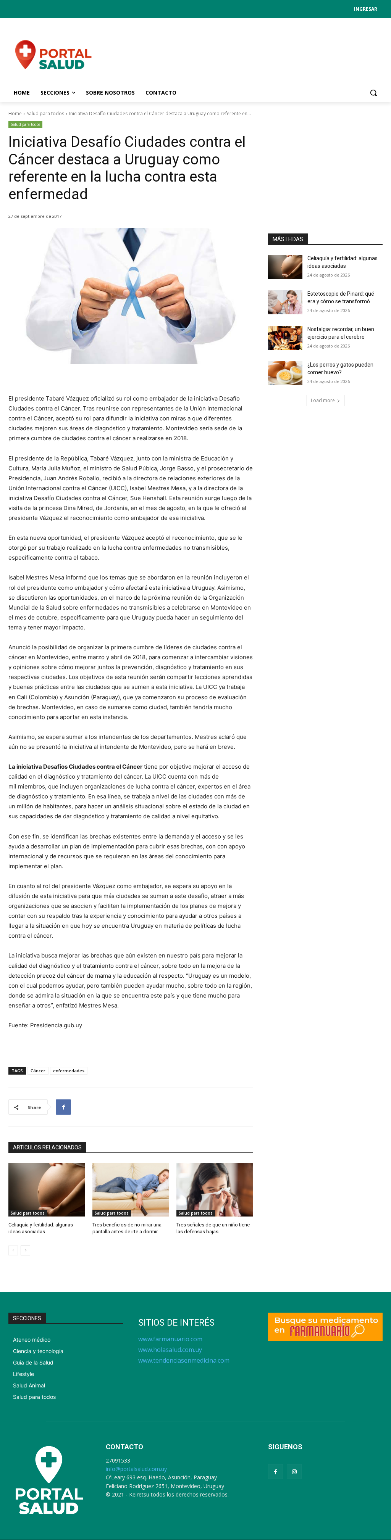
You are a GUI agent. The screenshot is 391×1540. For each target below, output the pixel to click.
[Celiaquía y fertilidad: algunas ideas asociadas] (46, 1190)
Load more (323, 400)
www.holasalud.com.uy (170, 1349)
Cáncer (38, 1070)
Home (15, 113)
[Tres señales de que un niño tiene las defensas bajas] (214, 1190)
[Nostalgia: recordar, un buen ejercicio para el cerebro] (285, 338)
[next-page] (25, 1250)
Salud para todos (45, 113)
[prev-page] (13, 1250)
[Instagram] (294, 1471)
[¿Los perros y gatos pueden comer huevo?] (285, 373)
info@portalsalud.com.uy (136, 1468)
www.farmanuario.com (170, 1339)
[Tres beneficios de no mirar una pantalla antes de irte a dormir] (130, 1190)
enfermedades (68, 1070)
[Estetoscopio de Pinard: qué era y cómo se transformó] (285, 302)
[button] (373, 93)
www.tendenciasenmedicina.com (183, 1360)
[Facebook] (63, 1107)
